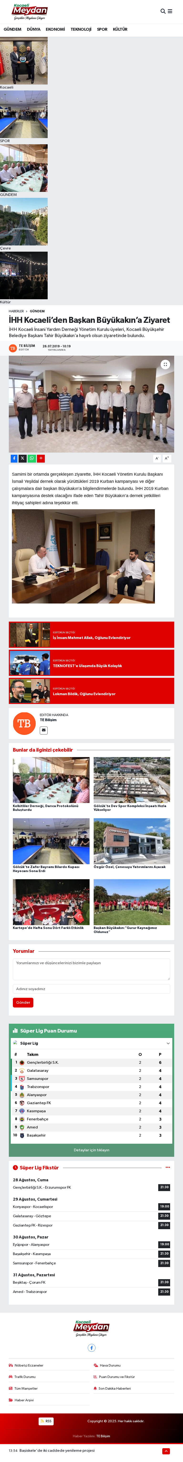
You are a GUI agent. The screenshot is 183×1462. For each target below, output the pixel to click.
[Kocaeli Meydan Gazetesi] (30, 11)
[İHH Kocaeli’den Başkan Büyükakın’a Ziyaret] (91, 404)
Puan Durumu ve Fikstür (117, 1377)
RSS (48, 1421)
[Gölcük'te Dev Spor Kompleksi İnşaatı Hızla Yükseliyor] (132, 780)
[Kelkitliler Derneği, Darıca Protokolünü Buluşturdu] (51, 780)
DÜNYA (33, 29)
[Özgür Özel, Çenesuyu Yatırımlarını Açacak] (132, 841)
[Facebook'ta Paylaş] (14, 459)
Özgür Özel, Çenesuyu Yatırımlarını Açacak (130, 867)
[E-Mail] (44, 730)
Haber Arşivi (24, 1400)
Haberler (16, 311)
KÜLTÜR (120, 29)
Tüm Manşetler (26, 1388)
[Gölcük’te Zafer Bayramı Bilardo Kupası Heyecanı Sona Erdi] (51, 841)
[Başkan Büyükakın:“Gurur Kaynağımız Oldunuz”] (132, 902)
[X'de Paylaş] (23, 459)
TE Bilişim (48, 720)
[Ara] (163, 12)
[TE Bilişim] (24, 723)
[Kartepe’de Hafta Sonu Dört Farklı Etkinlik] (51, 902)
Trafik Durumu (25, 1377)
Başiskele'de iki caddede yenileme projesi (57, 1451)
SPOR (102, 29)
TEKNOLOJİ (81, 29)
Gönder (23, 1003)
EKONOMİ (55, 29)
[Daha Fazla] (41, 459)
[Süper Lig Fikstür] (168, 1168)
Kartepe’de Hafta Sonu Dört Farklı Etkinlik (48, 928)
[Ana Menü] (170, 12)
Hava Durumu (110, 1365)
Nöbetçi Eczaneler (29, 1365)
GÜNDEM (12, 29)
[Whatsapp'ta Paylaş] (32, 459)
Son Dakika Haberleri (115, 1388)
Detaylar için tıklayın (91, 1150)
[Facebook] (92, 1348)
